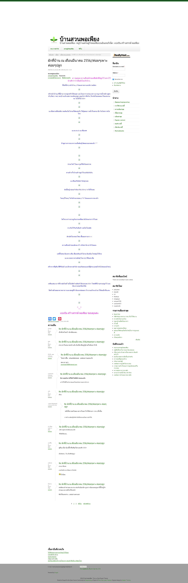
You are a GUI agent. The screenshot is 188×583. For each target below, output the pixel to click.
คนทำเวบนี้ (118, 124)
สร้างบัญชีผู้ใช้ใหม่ (119, 83)
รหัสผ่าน (115, 73)
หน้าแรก (51, 55)
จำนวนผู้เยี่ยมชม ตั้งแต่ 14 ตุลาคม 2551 (90, 569)
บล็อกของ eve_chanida (53, 321)
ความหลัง (117, 335)
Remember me (119, 79)
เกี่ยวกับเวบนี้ (119, 127)
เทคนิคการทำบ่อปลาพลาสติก (122, 375)
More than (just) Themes (104, 580)
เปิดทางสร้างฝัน (52, 559)
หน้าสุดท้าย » (87, 503)
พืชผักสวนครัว (66, 78)
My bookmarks (119, 131)
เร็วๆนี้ (116, 323)
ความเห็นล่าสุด (119, 109)
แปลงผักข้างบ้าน (53, 554)
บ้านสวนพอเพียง (79, 39)
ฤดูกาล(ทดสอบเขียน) (120, 328)
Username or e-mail (119, 66)
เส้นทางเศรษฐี (118, 361)
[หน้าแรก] (54, 40)
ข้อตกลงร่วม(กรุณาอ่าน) (122, 102)
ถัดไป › (80, 503)
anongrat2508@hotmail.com (69, 364)
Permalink (50, 334)
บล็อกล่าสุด (118, 116)
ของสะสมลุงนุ (52, 557)
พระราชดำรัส (55, 49)
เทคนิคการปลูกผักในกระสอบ (122, 364)
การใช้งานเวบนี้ (120, 106)
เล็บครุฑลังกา (118, 337)
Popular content (120, 120)
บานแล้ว (116, 326)
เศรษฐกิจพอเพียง (69, 49)
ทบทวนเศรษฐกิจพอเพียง (121, 347)
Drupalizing (88, 580)
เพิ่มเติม (138, 340)
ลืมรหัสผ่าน (117, 85)
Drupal (56, 572)
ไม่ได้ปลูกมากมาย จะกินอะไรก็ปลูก (58, 552)
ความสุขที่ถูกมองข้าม (120, 359)
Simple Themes (126, 580)
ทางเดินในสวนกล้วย (120, 319)
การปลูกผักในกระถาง (54, 78)
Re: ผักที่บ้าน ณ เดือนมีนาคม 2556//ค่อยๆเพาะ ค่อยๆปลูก (81, 328)
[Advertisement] (94, 17)
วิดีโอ (80, 49)
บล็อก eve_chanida (65, 55)
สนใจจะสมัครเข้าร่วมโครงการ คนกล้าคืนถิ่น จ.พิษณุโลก (65, 561)
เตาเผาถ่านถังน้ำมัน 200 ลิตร (123, 373)
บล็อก (57, 55)
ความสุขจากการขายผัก (121, 370)
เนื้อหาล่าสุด (118, 113)
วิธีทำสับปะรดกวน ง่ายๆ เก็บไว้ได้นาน (125, 316)
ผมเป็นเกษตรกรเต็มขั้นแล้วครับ (123, 357)
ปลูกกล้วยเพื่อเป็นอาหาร (121, 321)
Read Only (117, 314)
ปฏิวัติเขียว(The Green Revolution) (124, 350)
